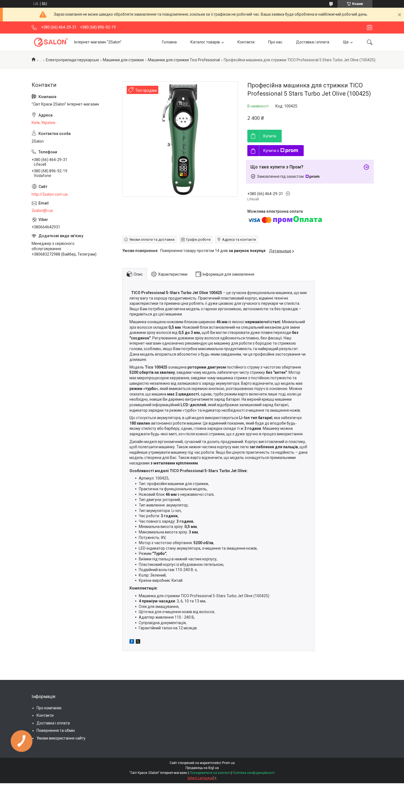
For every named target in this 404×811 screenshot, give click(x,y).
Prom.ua (228, 763)
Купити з (271, 150)
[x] (138, 642)
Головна (169, 42)
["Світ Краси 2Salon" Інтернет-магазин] (51, 42)
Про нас (275, 42)
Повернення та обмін (56, 730)
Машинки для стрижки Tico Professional (184, 60)
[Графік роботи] (369, 27)
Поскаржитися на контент (210, 773)
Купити (269, 136)
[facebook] (131, 642)
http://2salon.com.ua (50, 194)
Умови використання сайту (61, 738)
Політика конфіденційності (254, 773)
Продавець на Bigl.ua (202, 768)
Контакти (245, 42)
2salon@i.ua (42, 210)
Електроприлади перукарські (72, 60)
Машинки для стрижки (123, 60)
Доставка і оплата (312, 42)
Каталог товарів (205, 42)
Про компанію (49, 708)
